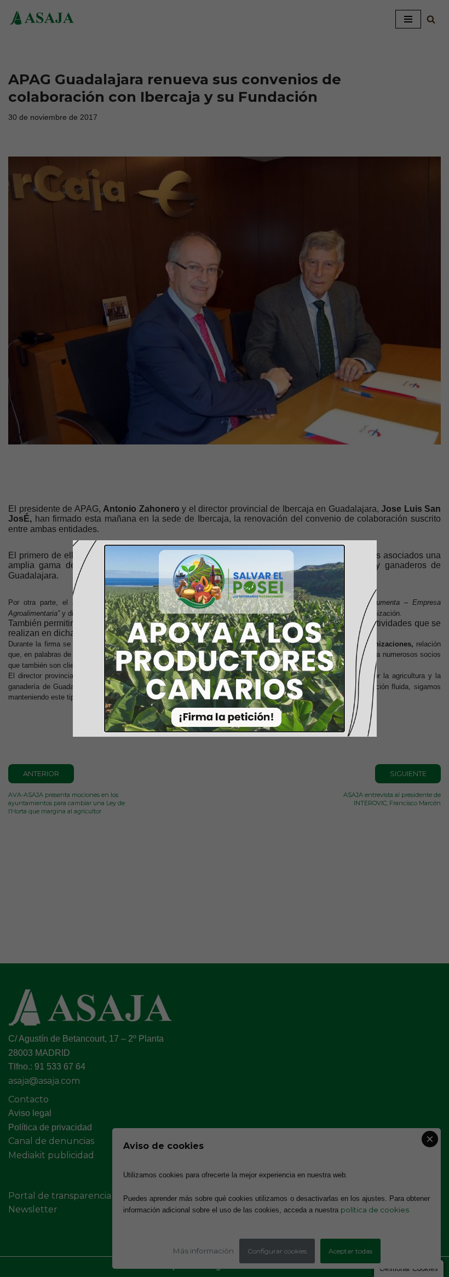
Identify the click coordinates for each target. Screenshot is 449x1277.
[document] (224, 638)
